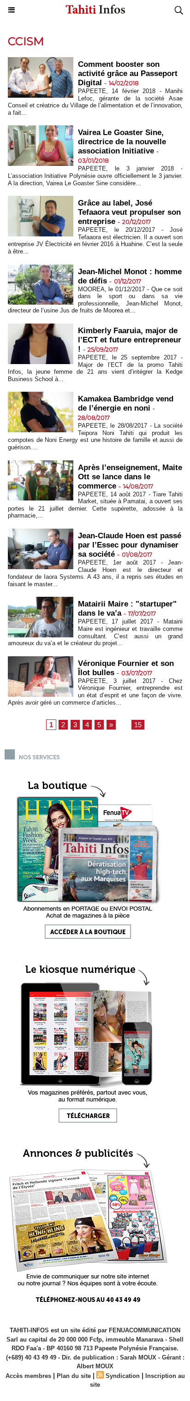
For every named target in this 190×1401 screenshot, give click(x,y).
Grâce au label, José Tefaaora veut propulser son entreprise (129, 212)
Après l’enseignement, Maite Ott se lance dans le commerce (130, 476)
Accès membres (28, 1375)
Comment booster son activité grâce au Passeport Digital (128, 73)
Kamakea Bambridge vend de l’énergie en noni (125, 403)
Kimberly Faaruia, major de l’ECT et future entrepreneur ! (129, 339)
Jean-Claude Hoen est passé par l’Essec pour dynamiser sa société (129, 545)
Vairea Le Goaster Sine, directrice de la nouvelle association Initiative (122, 141)
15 (138, 725)
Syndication (123, 1375)
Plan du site (74, 1375)
